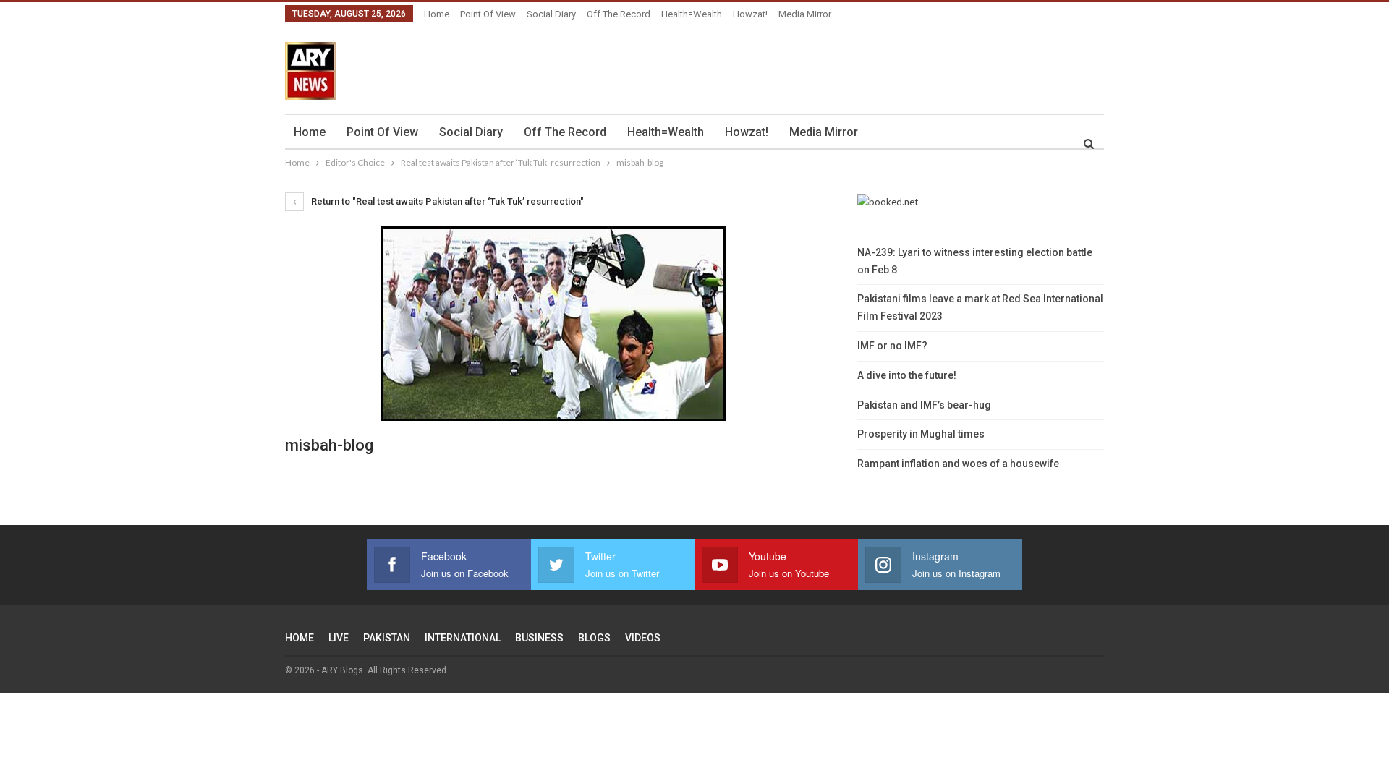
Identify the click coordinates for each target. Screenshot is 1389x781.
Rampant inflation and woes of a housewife (958, 463)
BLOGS (594, 638)
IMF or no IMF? (892, 345)
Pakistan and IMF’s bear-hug (924, 405)
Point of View (488, 14)
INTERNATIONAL (463, 638)
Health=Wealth (691, 14)
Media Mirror (804, 14)
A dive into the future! (906, 375)
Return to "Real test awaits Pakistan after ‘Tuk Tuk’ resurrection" (446, 201)
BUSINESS (539, 638)
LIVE (338, 638)
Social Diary (551, 14)
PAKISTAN (386, 638)
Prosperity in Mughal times (921, 434)
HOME (299, 638)
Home (436, 14)
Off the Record (618, 14)
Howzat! (750, 14)
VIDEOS (642, 638)
